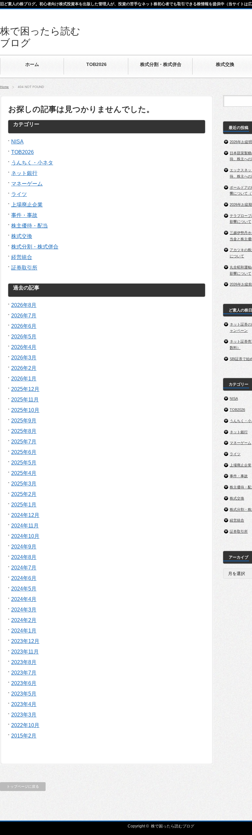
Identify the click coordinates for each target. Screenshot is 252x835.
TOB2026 (22, 152)
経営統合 (21, 257)
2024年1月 (23, 630)
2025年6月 (23, 452)
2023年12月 (25, 641)
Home (4, 87)
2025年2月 (23, 494)
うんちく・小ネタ (32, 162)
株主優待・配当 (29, 225)
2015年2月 (23, 736)
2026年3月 (23, 357)
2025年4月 (23, 473)
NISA (17, 141)
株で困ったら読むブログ (172, 826)
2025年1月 (23, 504)
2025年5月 (23, 462)
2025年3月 (23, 483)
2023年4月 (23, 704)
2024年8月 (23, 557)
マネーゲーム (27, 183)
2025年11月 (25, 399)
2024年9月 (23, 546)
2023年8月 (23, 662)
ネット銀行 (24, 173)
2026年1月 (23, 378)
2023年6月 (23, 683)
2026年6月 (23, 326)
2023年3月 (23, 714)
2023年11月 (25, 651)
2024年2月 (23, 620)
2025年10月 (25, 410)
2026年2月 (23, 368)
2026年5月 (23, 336)
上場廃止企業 (27, 204)
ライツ (19, 194)
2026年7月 (23, 315)
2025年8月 (23, 431)
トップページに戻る (23, 786)
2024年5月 (23, 588)
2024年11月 (25, 525)
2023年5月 (23, 693)
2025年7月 (23, 441)
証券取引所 (24, 267)
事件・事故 (24, 215)
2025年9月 (23, 420)
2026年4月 (23, 347)
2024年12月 (25, 515)
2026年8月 (23, 305)
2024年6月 (23, 578)
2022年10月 (25, 725)
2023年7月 (23, 672)
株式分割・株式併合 (34, 246)
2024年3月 (23, 609)
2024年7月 (23, 567)
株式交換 (21, 236)
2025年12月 (25, 389)
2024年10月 (25, 536)
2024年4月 (23, 599)
